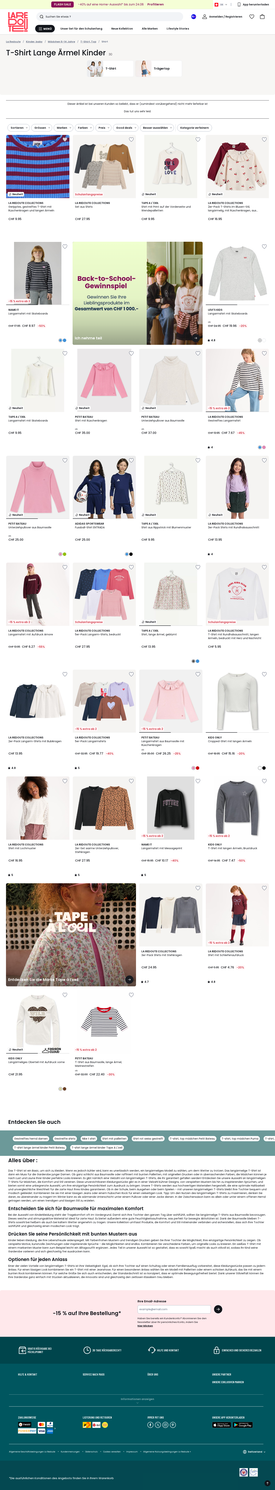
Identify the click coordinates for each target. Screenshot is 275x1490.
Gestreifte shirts (64, 1139)
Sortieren (17, 128)
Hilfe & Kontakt (27, 1374)
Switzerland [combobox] (255, 1451)
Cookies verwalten (112, 1451)
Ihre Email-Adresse (152, 1301)
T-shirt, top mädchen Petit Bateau (192, 1139)
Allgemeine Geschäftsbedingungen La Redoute (32, 1451)
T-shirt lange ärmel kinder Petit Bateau (39, 1147)
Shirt (105, 41)
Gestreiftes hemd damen (31, 1139)
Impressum (132, 1451)
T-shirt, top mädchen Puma (240, 1139)
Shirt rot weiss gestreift (148, 1139)
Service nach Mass (93, 1374)
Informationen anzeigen (137, 1399)
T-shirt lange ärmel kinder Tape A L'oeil (97, 1147)
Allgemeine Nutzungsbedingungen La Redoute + (167, 1451)
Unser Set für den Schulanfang (81, 28)
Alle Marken (150, 28)
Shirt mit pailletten (114, 1139)
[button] (262, 16)
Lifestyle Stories (178, 28)
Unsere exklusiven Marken (228, 1382)
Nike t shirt (89, 1139)
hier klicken (145, 1326)
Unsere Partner (221, 1374)
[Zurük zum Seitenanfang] (268, 1483)
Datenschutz (91, 1451)
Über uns (152, 1374)
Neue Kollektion (122, 28)
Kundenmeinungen (70, 1451)
